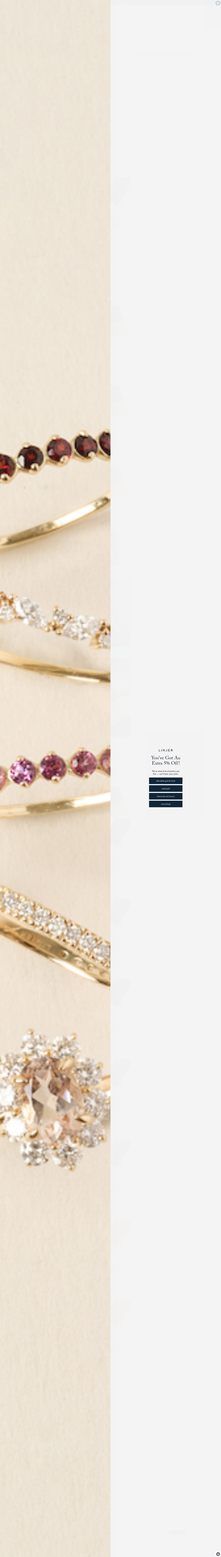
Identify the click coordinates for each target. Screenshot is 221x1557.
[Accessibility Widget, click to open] (218, 1554)
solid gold (166, 788)
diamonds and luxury (166, 796)
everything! (165, 803)
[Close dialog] (218, 3)
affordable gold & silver (165, 780)
